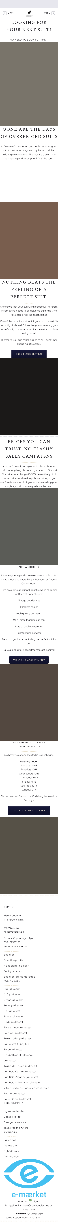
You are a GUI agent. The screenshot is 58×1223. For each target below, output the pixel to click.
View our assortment (29, 660)
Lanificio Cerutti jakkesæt (20, 1071)
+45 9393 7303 (11, 927)
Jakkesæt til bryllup (16, 1043)
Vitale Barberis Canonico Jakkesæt (26, 1087)
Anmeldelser (12, 1156)
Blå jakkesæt (12, 988)
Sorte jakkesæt (13, 1005)
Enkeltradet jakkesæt (17, 1038)
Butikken (9, 954)
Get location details (29, 810)
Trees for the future (16, 1127)
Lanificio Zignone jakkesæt (21, 1076)
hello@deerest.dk (14, 931)
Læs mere (29, 1209)
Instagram (10, 1145)
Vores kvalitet (12, 1116)
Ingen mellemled (14, 1111)
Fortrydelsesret (14, 971)
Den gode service (15, 1122)
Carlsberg (37, 796)
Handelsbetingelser (16, 965)
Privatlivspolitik (13, 960)
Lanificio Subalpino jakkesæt (22, 1082)
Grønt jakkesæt (13, 999)
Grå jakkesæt (12, 994)
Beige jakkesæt (13, 1049)
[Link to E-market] (29, 1196)
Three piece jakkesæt (17, 1027)
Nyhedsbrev (11, 1150)
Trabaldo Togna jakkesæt (20, 1065)
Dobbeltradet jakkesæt (19, 1054)
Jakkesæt (10, 1060)
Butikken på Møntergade (19, 976)
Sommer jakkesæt (15, 1032)
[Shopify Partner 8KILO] (39, 1217)
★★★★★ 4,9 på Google (29, 1213)
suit (26, 306)
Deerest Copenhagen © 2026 (20, 1217)
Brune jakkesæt (14, 1016)
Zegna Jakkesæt (14, 1093)
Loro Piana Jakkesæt (17, 1099)
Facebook (10, 1139)
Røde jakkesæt (13, 1021)
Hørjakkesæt (12, 1010)
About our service (29, 354)
